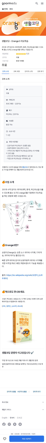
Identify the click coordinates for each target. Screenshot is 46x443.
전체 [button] (6, 9)
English (4, 418)
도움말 (33, 434)
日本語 (19, 418)
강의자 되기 (37, 392)
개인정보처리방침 (25, 434)
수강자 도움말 (21, 392)
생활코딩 (25, 167)
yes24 (14, 306)
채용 (12, 434)
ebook (19, 306)
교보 (3, 306)
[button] (30, 54)
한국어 (12, 418)
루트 (11, 9)
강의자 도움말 (11, 392)
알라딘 (8, 306)
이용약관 (16, 434)
